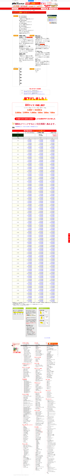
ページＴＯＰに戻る (47, 337)
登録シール (48, 382)
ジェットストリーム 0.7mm (51, 419)
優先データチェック (25, 460)
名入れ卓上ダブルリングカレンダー (28, 359)
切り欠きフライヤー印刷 (26, 376)
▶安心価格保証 (49, 2)
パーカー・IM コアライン (51, 470)
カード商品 (28, 425)
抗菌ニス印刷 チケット (27, 392)
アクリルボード (49, 391)
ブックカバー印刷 (25, 398)
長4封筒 (37, 441)
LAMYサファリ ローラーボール (51, 423)
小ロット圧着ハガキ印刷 (38, 373)
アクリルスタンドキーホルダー (50, 397)
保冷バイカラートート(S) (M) (51, 406)
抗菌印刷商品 (25, 379)
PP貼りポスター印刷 (38, 396)
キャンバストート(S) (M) (50, 402)
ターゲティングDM (25, 467)
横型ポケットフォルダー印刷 (39, 455)
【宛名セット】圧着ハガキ (39, 374)
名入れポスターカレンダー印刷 (27, 360)
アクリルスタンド (49, 396)
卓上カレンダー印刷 (26, 351)
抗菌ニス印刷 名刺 (26, 387)
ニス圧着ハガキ (37, 375)
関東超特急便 (25, 365)
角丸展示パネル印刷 (38, 399)
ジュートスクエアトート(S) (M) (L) (52, 407)
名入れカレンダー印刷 (26, 354)
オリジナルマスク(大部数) (51, 452)
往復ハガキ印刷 (37, 379)
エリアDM (24, 466)
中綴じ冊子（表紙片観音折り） (27, 412)
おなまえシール (37, 435)
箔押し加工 (24, 455)
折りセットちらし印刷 (26, 371)
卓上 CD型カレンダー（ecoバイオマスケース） (40, 419)
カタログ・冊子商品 (26, 394)
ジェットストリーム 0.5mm (51, 420)
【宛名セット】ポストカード (39, 370)
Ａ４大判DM (37, 384)
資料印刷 (51, 350)
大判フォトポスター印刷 (38, 350)
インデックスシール (49, 380)
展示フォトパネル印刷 (38, 351)
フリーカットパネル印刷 (38, 400)
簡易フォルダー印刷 (38, 459)
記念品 (47, 457)
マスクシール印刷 (38, 434)
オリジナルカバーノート (50, 447)
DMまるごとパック (25, 465)
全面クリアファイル (50, 430)
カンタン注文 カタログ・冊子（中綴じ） (26, 10)
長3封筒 (37, 440)
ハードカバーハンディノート (51, 448)
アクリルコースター (49, 395)
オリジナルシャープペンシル (50, 416)
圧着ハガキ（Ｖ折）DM (38, 386)
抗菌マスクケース (49, 376)
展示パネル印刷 (49, 360)
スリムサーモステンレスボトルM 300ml (51, 413)
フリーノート (49, 439)
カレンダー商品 (38, 410)
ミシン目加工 (25, 448)
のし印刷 (24, 440)
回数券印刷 (37, 454)
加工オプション (51, 20)
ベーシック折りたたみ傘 (50, 456)
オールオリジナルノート (50, 437)
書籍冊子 (26, 415)
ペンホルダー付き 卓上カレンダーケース (40, 417)
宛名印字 (24, 456)
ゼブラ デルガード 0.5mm (51, 462)
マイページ (39, 0)
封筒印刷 (38, 439)
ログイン (35, 0)
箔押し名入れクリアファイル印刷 (51, 345)
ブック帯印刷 (25, 399)
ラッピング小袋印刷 (38, 453)
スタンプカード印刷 (25, 436)
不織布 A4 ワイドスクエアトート (51, 401)
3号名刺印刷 (26, 430)
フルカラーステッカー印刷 (39, 354)
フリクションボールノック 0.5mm (52, 443)
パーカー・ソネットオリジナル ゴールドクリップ (52, 425)
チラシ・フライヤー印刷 (26, 368)
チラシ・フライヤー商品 (26, 367)
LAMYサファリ (49, 463)
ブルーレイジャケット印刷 (39, 462)
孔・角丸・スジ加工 (25, 447)
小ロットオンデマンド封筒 (39, 449)
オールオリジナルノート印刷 (26, 417)
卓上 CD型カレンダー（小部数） (39, 423)
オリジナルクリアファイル (50, 429)
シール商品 (48, 379)
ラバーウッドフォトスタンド (51, 458)
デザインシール (37, 436)
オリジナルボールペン (49, 418)
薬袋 (47, 472)
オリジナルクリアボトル (50, 408)
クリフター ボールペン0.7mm (51, 421)
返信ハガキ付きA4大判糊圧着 (39, 380)
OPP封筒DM (37, 389)
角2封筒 (37, 444)
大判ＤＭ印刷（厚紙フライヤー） (27, 372)
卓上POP (37, 401)
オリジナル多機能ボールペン (50, 440)
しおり (37, 361)
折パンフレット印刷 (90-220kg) (27, 420)
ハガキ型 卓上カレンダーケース (40, 415)
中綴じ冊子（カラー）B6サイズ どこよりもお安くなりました (33, 91)
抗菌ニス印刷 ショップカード (27, 388)
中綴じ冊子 (37, 346)
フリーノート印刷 (38, 463)
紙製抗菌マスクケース (50, 453)
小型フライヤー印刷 (25, 373)
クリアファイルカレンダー (39, 425)
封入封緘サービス (25, 462)
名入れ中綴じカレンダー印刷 (27, 356)
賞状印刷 (48, 368)
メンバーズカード (25, 442)
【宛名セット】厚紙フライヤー (39, 378)
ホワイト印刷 (37, 363)
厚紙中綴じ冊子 (38, 347)
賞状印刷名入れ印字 (25, 457)
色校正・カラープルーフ (52, 19)
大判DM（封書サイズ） (38, 390)
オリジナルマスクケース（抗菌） (51, 454)
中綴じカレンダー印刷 (26, 350)
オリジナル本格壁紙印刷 (39, 431)
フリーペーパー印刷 (27, 406)
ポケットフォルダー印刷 (38, 458)
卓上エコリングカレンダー (39, 420)
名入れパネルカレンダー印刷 (27, 361)
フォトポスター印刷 (38, 395)
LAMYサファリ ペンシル (50, 468)
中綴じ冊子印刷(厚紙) (49, 356)
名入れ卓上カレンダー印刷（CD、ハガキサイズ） (27, 357)
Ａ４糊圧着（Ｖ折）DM (38, 388)
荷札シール (48, 385)
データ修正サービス (25, 461)
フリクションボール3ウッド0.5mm (52, 444)
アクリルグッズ (49, 390)
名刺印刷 (24, 426)
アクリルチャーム (49, 392)
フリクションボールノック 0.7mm (52, 442)
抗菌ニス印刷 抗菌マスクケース (28, 382)
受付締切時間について (19, 126)
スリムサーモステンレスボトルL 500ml (51, 415)
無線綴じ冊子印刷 (25, 397)
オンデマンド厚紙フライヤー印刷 (51, 364)
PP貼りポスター (26, 450)
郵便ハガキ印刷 (49, 374)
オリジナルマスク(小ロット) (51, 451)
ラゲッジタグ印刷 (25, 439)
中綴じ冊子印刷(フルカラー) (50, 354)
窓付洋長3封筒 (38, 443)
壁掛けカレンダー (50, 433)
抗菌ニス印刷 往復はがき (27, 389)
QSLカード (24, 441)
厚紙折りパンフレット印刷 (39, 468)
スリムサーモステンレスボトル (50, 410)
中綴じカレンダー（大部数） (51, 434)
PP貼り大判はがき (26, 452)
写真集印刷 (24, 422)
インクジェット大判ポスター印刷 (39, 397)
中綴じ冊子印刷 (26, 407)
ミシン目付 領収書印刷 (49, 375)
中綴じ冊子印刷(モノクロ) (50, 355)
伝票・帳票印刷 (38, 430)
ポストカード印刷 (38, 369)
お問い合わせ (31, 0)
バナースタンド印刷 (38, 352)
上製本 (36, 467)
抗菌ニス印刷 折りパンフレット (28, 384)
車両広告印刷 (37, 394)
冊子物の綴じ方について (34, 126)
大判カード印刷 (25, 435)
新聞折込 (24, 377)
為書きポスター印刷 (38, 404)
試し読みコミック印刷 (26, 395)
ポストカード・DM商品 (39, 368)
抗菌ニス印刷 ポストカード (27, 391)
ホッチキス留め (49, 351)
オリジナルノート (50, 438)
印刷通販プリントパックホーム (16, 10)
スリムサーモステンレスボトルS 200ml (51, 412)
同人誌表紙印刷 (37, 464)
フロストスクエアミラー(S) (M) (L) (52, 428)
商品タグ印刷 (48, 369)
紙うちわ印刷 (25, 345)
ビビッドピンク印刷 (38, 357)
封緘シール (48, 384)
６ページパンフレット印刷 (26, 421)
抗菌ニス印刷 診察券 (26, 383)
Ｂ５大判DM (37, 385)
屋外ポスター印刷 (38, 405)
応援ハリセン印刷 (38, 429)
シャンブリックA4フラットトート (52, 403)
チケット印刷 (25, 437)
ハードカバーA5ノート (50, 449)
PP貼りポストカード (26, 451)
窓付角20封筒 (38, 448)
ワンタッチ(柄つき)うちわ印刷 (27, 347)
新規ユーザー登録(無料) (45, 0)
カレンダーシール (49, 386)
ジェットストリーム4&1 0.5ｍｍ (51, 471)
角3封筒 (37, 445)
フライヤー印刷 (37, 358)
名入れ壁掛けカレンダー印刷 (27, 355)
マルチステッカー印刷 (38, 355)
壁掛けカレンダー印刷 (38, 412)
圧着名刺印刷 (25, 427)
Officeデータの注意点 (26, 126)
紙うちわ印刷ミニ (25, 346)
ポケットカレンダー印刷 (27, 352)
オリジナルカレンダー (49, 432)
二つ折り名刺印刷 (25, 432)
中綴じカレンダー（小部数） (51, 435)
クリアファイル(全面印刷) (50, 346)
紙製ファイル (37, 469)
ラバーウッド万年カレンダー (51, 459)
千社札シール (48, 381)
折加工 (28, 446)
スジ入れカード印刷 (25, 431)
